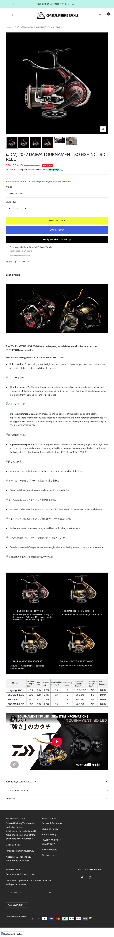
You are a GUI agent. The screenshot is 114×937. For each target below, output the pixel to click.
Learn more (71, 4)
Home (8, 27)
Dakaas (20, 934)
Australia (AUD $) (15, 905)
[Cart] (106, 15)
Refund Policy (49, 834)
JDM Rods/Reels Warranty (21, 782)
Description (13, 275)
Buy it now (57, 230)
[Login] (100, 15)
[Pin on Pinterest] (19, 262)
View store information (20, 255)
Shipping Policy (50, 828)
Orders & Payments (17, 790)
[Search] (13, 15)
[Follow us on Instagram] (90, 878)
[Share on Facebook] (15, 262)
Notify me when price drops (57, 239)
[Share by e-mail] (29, 262)
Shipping (11, 799)
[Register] (50, 892)
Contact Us (48, 855)
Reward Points (49, 849)
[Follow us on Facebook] (82, 878)
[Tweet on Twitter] (24, 262)
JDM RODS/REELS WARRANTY (51, 842)
